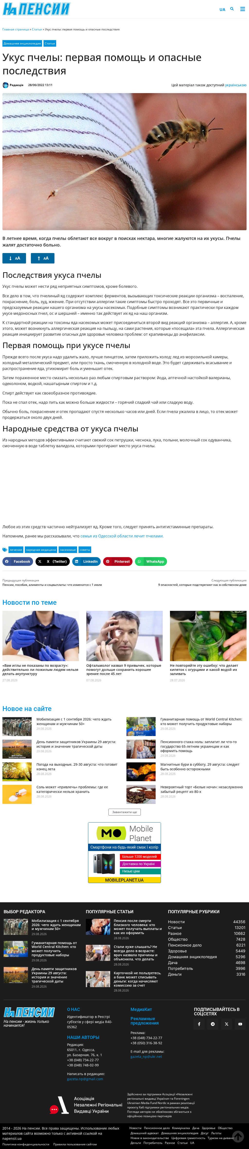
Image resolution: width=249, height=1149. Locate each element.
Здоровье (208, 1128)
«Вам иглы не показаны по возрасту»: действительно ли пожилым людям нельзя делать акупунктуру (40, 669)
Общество (225, 1128)
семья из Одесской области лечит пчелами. (122, 536)
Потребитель (152, 1143)
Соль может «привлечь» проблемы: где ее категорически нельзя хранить (72, 789)
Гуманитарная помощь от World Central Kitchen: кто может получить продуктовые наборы (201, 721)
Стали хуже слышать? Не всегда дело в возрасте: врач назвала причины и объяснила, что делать (136, 952)
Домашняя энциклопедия (22, 43)
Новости (135, 1128)
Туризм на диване (221, 1138)
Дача (195, 1128)
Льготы (216, 1133)
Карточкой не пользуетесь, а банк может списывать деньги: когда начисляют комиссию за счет (137, 979)
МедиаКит (141, 1009)
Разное (170, 1143)
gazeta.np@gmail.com (85, 1079)
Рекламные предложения (145, 1021)
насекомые (68, 550)
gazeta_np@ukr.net (146, 1056)
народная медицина (41, 550)
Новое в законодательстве (150, 1138)
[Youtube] (240, 1024)
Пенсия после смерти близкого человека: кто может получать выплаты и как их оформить (138, 926)
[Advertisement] (124, 486)
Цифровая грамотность (188, 1138)
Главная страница (15, 29)
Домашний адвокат (145, 1133)
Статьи (37, 29)
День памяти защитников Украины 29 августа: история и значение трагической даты (76, 743)
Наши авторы (83, 1037)
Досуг (205, 1133)
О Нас (73, 1009)
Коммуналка (181, 1128)
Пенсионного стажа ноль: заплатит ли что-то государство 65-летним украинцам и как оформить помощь (198, 746)
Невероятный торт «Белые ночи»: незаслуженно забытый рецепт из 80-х (201, 789)
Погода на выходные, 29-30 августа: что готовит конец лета (76, 766)
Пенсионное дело (157, 1128)
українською (236, 85)
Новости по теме (29, 602)
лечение (16, 550)
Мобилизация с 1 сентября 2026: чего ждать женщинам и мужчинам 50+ (73, 721)
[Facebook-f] (199, 1024)
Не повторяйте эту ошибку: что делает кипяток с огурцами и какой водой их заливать (204, 669)
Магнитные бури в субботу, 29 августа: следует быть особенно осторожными (200, 766)
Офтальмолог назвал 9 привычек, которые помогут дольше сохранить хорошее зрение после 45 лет (123, 669)
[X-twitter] (226, 1024)
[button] (243, 9)
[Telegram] (212, 1024)
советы (85, 550)
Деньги (136, 1143)
